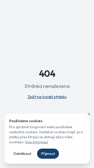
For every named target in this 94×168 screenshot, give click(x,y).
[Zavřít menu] (89, 114)
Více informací (36, 142)
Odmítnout (22, 153)
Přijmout (48, 153)
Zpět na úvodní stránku (47, 96)
